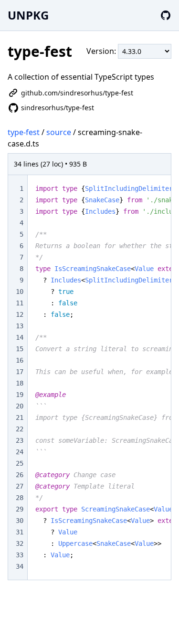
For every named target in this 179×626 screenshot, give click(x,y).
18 (19, 383)
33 (19, 555)
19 (19, 394)
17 (19, 372)
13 (19, 326)
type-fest (24, 132)
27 (19, 486)
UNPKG (28, 15)
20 (19, 406)
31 (19, 532)
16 (19, 360)
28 (19, 497)
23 (19, 440)
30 (19, 520)
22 (19, 429)
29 (19, 509)
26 (19, 475)
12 (19, 314)
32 (19, 543)
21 (19, 417)
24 (19, 452)
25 (19, 463)
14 (19, 337)
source (58, 132)
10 (19, 291)
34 (19, 566)
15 (19, 349)
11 (19, 303)
